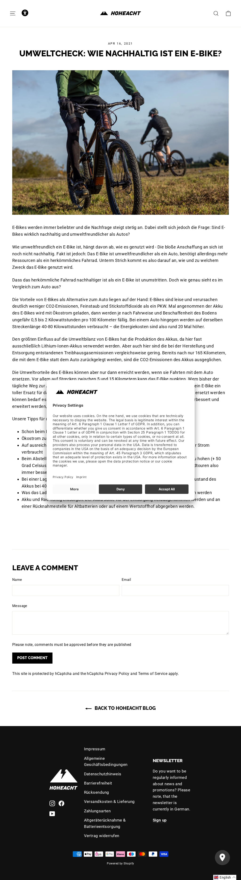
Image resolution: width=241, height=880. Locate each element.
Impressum (94, 749)
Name (17, 580)
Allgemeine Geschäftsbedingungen (106, 761)
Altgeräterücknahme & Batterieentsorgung (105, 823)
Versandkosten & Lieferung (109, 801)
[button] (25, 13)
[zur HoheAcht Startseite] (120, 13)
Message (19, 606)
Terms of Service (152, 673)
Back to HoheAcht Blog (124, 708)
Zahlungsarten (97, 811)
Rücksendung (96, 792)
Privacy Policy (117, 673)
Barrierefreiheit (98, 783)
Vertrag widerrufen (101, 835)
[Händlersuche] (222, 857)
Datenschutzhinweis (102, 774)
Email (126, 580)
